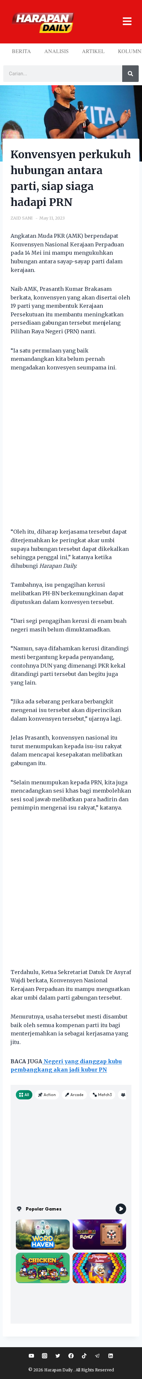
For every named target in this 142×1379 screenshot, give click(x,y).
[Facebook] (71, 1355)
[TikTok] (84, 1355)
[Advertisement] (71, 453)
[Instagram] (44, 1355)
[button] (122, 22)
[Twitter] (58, 1355)
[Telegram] (97, 1355)
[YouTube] (31, 1355)
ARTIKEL (93, 50)
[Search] (130, 73)
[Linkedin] (110, 1355)
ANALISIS (56, 50)
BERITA (21, 50)
